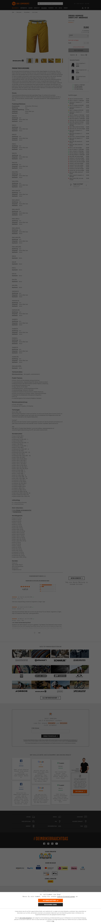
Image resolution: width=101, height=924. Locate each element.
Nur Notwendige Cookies (50, 905)
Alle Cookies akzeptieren (49, 900)
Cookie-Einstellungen (66, 896)
